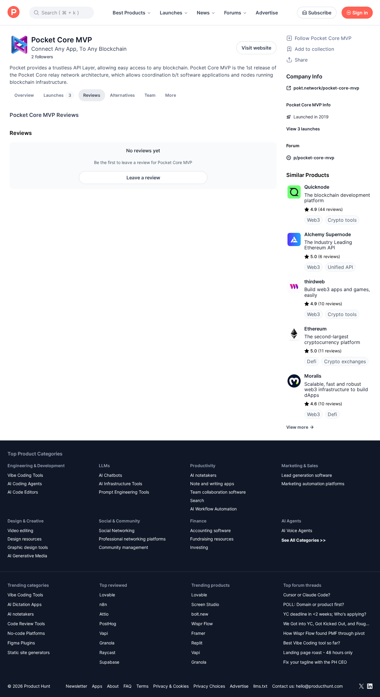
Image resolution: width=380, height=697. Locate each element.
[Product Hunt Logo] (14, 12)
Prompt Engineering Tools (124, 492)
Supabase (109, 662)
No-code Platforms (26, 633)
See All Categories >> (303, 540)
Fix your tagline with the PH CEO (315, 662)
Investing (199, 547)
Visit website (256, 48)
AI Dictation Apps (24, 604)
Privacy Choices (209, 686)
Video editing (20, 530)
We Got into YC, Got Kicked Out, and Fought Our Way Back (326, 624)
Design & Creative (26, 520)
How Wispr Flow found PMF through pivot (324, 633)
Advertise (267, 13)
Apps (97, 686)
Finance (198, 520)
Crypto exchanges (345, 361)
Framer (198, 633)
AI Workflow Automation (213, 508)
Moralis (312, 376)
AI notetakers (203, 475)
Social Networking (117, 530)
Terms (142, 686)
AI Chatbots (110, 475)
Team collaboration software (218, 492)
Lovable (107, 594)
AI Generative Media (27, 555)
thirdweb (314, 281)
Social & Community (119, 520)
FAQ (127, 686)
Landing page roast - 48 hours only (318, 652)
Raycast (107, 652)
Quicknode (316, 187)
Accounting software (210, 530)
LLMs (104, 465)
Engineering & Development (36, 465)
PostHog (107, 623)
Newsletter (76, 686)
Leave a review (143, 178)
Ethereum (315, 329)
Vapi (103, 633)
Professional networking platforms (132, 538)
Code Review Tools (26, 623)
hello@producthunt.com (319, 686)
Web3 (313, 220)
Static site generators (29, 652)
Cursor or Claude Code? (306, 594)
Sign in (360, 13)
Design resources (24, 538)
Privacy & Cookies (171, 686)
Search (197, 500)
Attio (103, 613)
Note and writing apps (212, 483)
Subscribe (319, 13)
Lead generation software (306, 475)
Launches (171, 13)
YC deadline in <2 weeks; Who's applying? (324, 613)
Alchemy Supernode (327, 234)
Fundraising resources (211, 538)
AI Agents (291, 520)
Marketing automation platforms (312, 483)
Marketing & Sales (299, 465)
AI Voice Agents (296, 530)
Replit (196, 642)
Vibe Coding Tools (25, 475)
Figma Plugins (21, 642)
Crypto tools (342, 220)
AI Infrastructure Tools (120, 483)
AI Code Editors (23, 492)
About (113, 686)
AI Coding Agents (25, 483)
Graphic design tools (28, 547)
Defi (311, 361)
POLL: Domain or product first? (313, 604)
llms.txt (260, 686)
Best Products (129, 13)
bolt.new (199, 613)
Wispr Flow (202, 623)
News (203, 13)
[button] (170, 95)
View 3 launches (303, 128)
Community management (123, 547)
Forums (232, 13)
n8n (103, 604)
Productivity (202, 465)
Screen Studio (205, 604)
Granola (106, 642)
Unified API (340, 267)
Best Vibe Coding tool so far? (311, 642)
